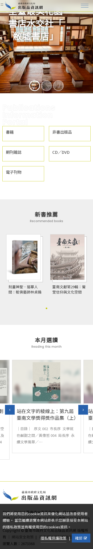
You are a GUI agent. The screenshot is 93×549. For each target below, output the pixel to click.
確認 (78, 538)
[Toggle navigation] (85, 5)
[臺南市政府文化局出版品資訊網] (24, 5)
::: (2, 4)
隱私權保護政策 (53, 538)
